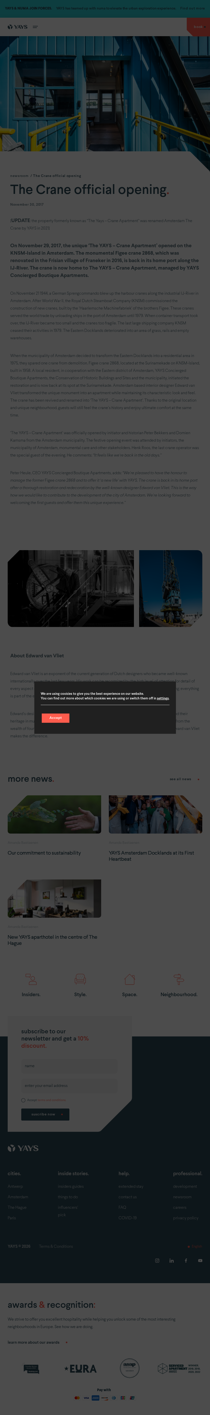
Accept (55, 718)
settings (163, 698)
